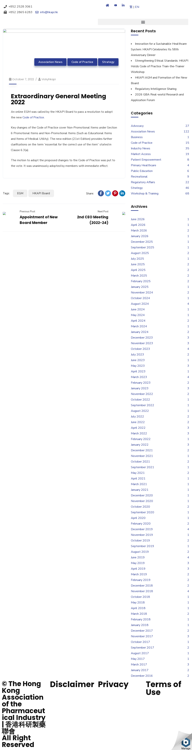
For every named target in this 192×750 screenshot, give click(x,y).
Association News (50, 62)
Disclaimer (72, 684)
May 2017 (138, 659)
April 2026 (138, 225)
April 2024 (138, 321)
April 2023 (138, 371)
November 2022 (142, 394)
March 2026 (139, 230)
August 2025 (140, 253)
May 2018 (138, 602)
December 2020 (142, 495)
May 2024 (138, 315)
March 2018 (139, 614)
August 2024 (140, 304)
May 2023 (138, 366)
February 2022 (141, 439)
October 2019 (140, 540)
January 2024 (139, 332)
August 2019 (140, 552)
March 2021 (139, 484)
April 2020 (138, 518)
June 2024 (138, 309)
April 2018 (138, 608)
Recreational (139, 177)
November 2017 (142, 636)
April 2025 (138, 270)
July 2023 (137, 354)
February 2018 (141, 619)
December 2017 (142, 631)
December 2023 (142, 338)
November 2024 (142, 292)
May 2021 (138, 473)
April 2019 (138, 569)
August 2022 (140, 411)
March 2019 (139, 574)
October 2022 (140, 400)
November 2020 (142, 501)
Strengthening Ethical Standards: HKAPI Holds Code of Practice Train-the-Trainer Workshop (159, 66)
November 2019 (142, 535)
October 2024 (140, 298)
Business (137, 137)
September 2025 (142, 247)
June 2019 (138, 557)
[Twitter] (108, 193)
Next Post (103, 211)
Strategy (108, 62)
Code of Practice (82, 62)
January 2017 (139, 670)
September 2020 (142, 512)
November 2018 (142, 591)
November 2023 (142, 343)
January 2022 (139, 445)
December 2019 (142, 529)
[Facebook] (101, 193)
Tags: (6, 193)
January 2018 (139, 625)
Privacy (113, 684)
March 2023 (139, 377)
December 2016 (142, 676)
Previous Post (27, 211)
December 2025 (142, 242)
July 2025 (137, 259)
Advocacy (137, 126)
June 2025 (138, 264)
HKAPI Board (41, 193)
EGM (20, 193)
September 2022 (142, 405)
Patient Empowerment (146, 160)
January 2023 (139, 388)
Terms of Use (163, 688)
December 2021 (142, 450)
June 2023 (138, 360)
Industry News (140, 148)
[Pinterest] (115, 193)
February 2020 (141, 524)
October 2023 (140, 349)
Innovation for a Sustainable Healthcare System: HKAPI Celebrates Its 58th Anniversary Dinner (159, 49)
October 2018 (140, 597)
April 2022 (138, 428)
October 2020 (140, 507)
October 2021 (140, 462)
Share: (90, 193)
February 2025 (141, 281)
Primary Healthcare (143, 165)
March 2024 (139, 326)
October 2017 (140, 642)
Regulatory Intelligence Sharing (155, 89)
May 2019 (138, 563)
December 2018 (142, 586)
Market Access (141, 154)
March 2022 (139, 433)
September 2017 (142, 648)
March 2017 (139, 664)
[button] (143, 22)
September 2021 (142, 467)
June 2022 (138, 422)
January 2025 (139, 287)
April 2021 (138, 478)
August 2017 (140, 653)
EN (137, 7)
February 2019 (141, 580)
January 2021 (139, 490)
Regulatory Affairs (143, 182)
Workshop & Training (144, 193)
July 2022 (137, 416)
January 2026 (139, 236)
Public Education (142, 171)
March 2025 (139, 276)
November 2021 (142, 456)
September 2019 (142, 546)
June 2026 (138, 219)
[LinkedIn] (122, 193)
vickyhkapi (48, 79)
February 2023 (141, 383)
